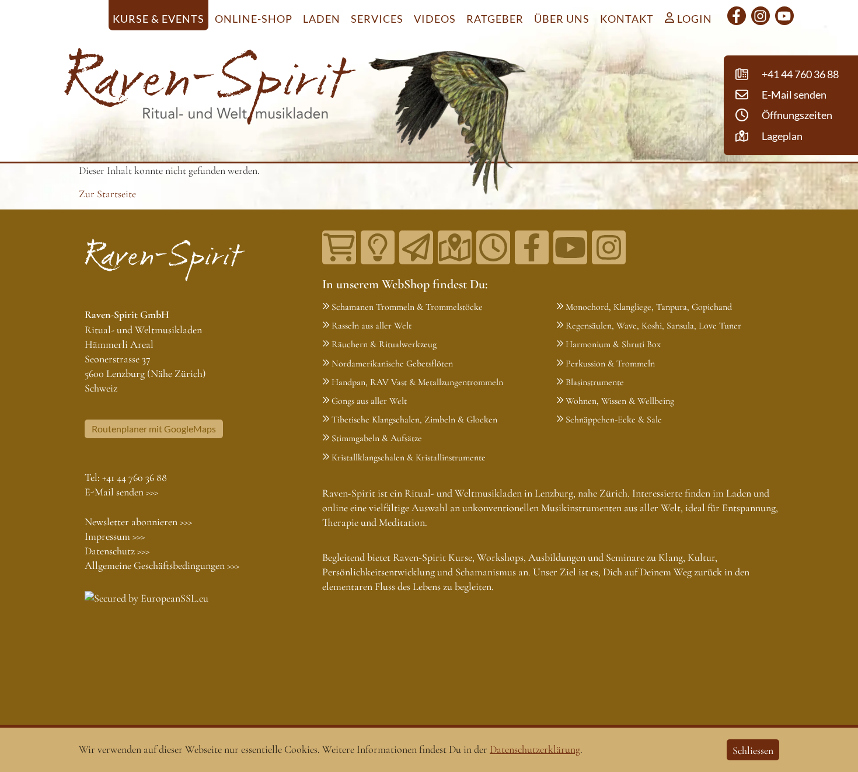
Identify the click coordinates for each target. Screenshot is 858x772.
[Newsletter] (416, 247)
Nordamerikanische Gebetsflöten (392, 363)
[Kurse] (378, 247)
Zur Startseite (107, 193)
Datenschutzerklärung (535, 749)
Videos (435, 18)
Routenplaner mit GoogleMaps (154, 428)
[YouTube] (784, 15)
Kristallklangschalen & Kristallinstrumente (409, 457)
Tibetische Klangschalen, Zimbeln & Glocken (414, 419)
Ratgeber (495, 18)
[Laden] (493, 247)
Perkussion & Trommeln (610, 363)
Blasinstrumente (595, 382)
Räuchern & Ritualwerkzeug (384, 344)
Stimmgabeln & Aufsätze (377, 438)
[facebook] (736, 15)
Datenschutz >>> (117, 550)
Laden (321, 18)
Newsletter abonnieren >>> (138, 521)
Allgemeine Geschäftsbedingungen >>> (162, 565)
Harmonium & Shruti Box (613, 344)
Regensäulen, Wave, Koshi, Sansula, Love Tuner (653, 325)
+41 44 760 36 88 (134, 477)
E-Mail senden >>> (121, 491)
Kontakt (627, 18)
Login (693, 18)
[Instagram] (760, 15)
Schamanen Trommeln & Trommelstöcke (407, 307)
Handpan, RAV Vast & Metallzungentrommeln (417, 382)
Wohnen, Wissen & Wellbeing (620, 401)
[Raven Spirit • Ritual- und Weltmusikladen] (210, 89)
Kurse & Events (158, 18)
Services (377, 18)
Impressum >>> (115, 536)
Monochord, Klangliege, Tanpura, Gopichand (649, 307)
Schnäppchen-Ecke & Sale (614, 419)
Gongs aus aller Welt (369, 401)
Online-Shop (253, 18)
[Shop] (339, 247)
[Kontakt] (455, 247)
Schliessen (753, 750)
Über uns (562, 18)
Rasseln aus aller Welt (371, 325)
